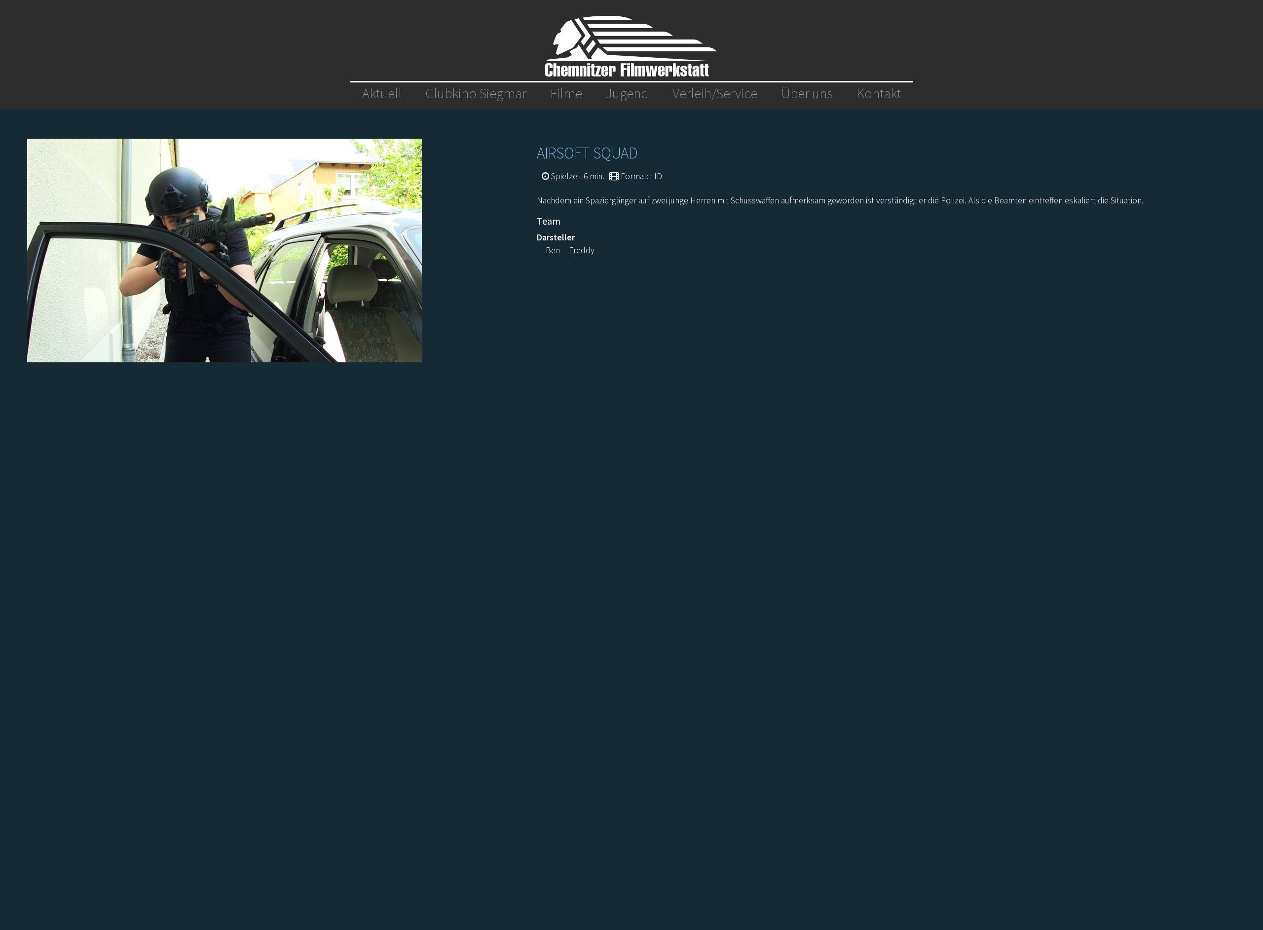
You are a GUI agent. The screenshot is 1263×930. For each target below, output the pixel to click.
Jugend (627, 93)
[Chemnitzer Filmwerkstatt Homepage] (631, 46)
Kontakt (878, 93)
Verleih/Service (714, 93)
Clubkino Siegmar (475, 93)
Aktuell (382, 93)
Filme (566, 93)
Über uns (807, 93)
